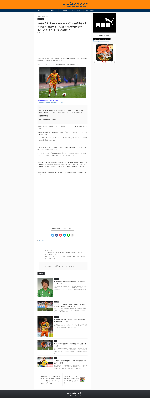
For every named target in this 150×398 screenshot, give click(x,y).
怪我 (40, 240)
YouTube (65, 10)
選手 (43, 240)
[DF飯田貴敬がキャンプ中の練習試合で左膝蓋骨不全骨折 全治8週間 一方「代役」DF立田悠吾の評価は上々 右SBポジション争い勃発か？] (64, 235)
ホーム (39, 10)
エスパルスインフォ (75, 393)
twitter (52, 10)
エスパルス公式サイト (77, 10)
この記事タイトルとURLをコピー (63, 229)
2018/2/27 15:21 (48, 250)
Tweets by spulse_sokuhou (101, 41)
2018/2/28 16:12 (48, 264)
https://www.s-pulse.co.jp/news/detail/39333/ (50, 102)
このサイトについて (89, 10)
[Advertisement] (63, 45)
